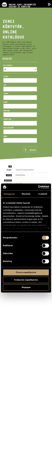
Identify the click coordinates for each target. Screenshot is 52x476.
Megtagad (26, 287)
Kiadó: (5, 102)
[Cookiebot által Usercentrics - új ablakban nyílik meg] (38, 187)
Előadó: (6, 94)
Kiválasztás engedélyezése (26, 280)
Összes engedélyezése (26, 272)
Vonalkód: (6, 111)
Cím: (4, 85)
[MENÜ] (48, 4)
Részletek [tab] (26, 194)
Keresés (33, 150)
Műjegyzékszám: (8, 128)
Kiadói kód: (7, 119)
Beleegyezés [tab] (9, 194)
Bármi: (5, 136)
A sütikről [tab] (42, 194)
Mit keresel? (7, 65)
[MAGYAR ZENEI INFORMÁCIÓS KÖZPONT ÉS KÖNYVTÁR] (18, 1)
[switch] (45, 246)
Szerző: (6, 76)
